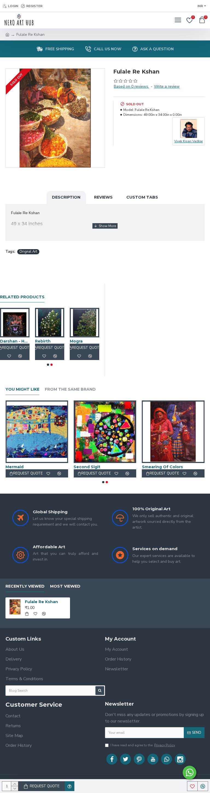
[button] (48, 365)
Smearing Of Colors (162, 466)
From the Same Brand (70, 389)
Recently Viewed (25, 586)
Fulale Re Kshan (41, 601)
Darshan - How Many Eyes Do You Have (15, 341)
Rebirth (43, 341)
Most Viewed (65, 586)
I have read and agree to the (142, 745)
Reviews (103, 197)
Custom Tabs (142, 197)
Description (66, 197)
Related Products (22, 297)
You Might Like (22, 389)
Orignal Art (28, 251)
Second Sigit (87, 466)
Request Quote (44, 786)
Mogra (76, 341)
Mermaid (14, 466)
